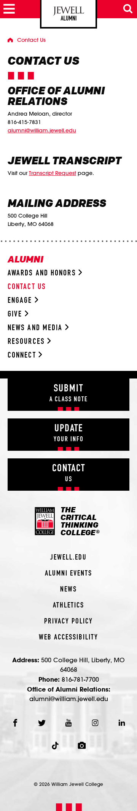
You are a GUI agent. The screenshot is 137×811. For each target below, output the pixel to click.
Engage (21, 301)
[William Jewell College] (68, 14)
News (68, 589)
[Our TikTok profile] (55, 745)
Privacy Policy (68, 621)
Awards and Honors (43, 273)
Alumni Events (68, 573)
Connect (23, 355)
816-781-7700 (80, 679)
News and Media (36, 328)
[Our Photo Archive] (81, 745)
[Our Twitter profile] (41, 722)
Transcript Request (52, 173)
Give (16, 314)
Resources (27, 342)
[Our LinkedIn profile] (121, 722)
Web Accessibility (68, 637)
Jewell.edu (68, 557)
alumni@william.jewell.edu (42, 130)
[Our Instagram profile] (95, 722)
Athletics (68, 605)
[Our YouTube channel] (68, 722)
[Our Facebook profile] (15, 722)
